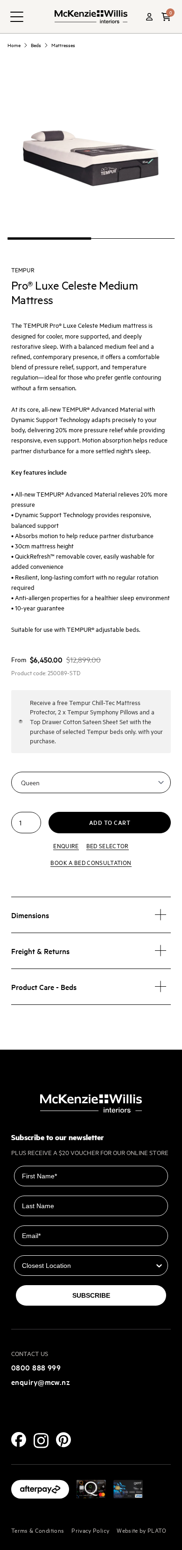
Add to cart (110, 822)
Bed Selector (107, 845)
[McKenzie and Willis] (91, 16)
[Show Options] (159, 1265)
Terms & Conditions (37, 1530)
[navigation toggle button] (16, 16)
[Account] (149, 16)
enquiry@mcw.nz (40, 1382)
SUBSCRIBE (91, 1295)
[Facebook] (18, 1439)
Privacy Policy (90, 1530)
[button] (166, 16)
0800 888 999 (36, 1367)
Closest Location (41, 1248)
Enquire (65, 845)
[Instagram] (41, 1440)
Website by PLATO (142, 1530)
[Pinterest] (63, 1439)
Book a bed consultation (90, 862)
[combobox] (88, 1265)
